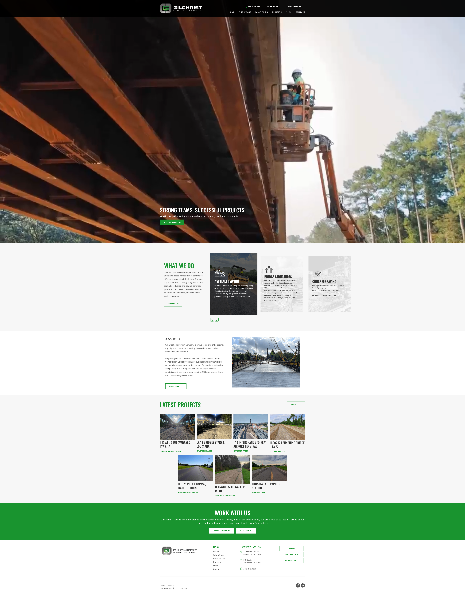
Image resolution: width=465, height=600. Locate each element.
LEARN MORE (174, 386)
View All (171, 303)
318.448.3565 (255, 6)
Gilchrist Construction (181, 8)
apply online (246, 530)
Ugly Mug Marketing (179, 588)
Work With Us (273, 6)
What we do (261, 12)
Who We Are (219, 555)
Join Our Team (170, 222)
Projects (277, 12)
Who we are (245, 12)
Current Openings (221, 530)
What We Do (219, 558)
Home (231, 12)
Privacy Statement (167, 586)
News (288, 12)
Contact (300, 12)
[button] (217, 319)
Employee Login (294, 6)
